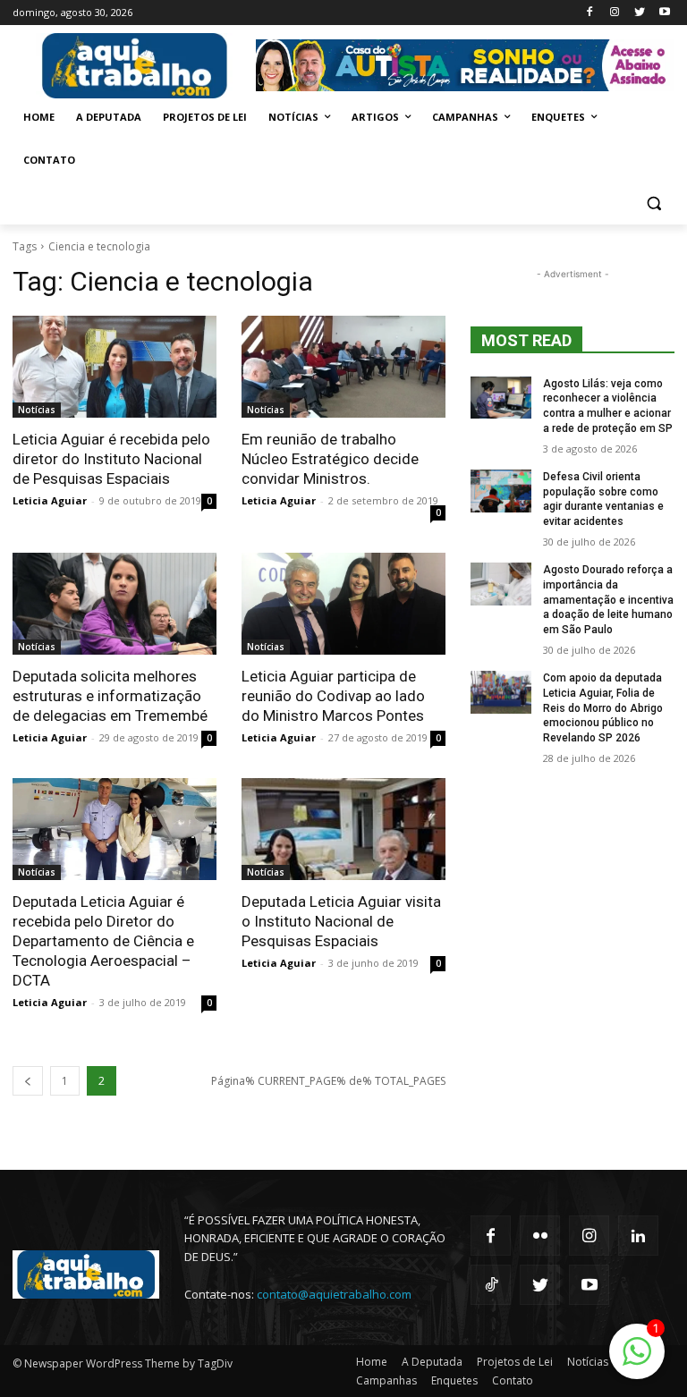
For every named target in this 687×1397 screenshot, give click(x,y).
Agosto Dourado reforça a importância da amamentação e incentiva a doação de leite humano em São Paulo (608, 599)
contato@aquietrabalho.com (334, 1294)
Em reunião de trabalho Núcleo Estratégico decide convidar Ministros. (330, 458)
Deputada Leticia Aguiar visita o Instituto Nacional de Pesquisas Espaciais (341, 921)
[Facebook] (590, 13)
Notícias (36, 409)
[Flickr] (540, 1235)
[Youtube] (664, 13)
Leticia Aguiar (50, 500)
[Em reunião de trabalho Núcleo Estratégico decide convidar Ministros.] (343, 367)
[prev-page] (28, 1081)
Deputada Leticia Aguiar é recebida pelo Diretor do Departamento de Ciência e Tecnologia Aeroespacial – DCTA (103, 941)
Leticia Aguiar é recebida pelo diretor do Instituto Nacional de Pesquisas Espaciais (111, 458)
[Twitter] (639, 13)
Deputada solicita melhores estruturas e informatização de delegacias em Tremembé (110, 695)
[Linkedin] (638, 1235)
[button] (653, 203)
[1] (637, 1360)
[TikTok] (491, 1285)
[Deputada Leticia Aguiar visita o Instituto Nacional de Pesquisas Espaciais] (343, 829)
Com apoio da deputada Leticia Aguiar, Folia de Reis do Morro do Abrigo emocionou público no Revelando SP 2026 (603, 708)
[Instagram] (615, 13)
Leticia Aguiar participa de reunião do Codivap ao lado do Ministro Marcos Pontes (333, 695)
